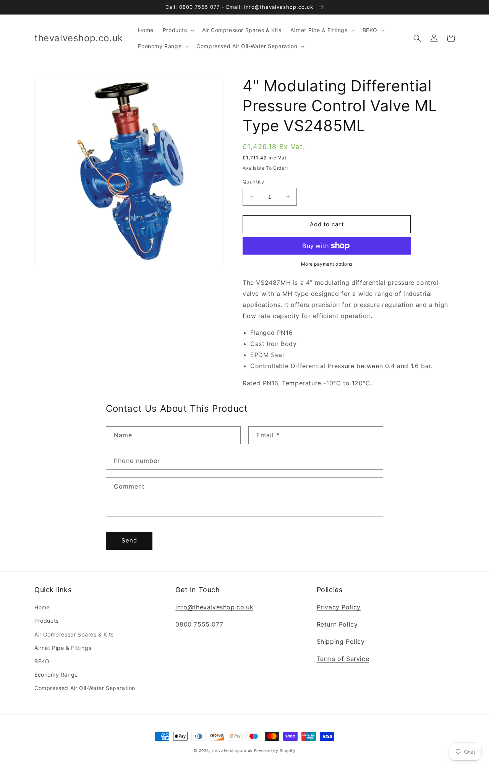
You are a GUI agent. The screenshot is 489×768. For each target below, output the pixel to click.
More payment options (327, 264)
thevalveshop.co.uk (232, 750)
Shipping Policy (341, 641)
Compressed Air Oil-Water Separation (84, 688)
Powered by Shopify (275, 750)
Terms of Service (343, 658)
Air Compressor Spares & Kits (74, 634)
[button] (178, 30)
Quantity (253, 182)
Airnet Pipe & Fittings (62, 648)
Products (46, 620)
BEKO (41, 661)
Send (129, 540)
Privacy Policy (339, 607)
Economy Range (56, 674)
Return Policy (337, 624)
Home (42, 607)
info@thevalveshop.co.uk (214, 607)
